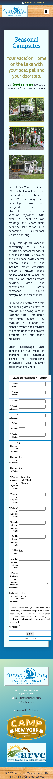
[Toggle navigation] (46, 11)
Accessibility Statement (28, 710)
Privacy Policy (30, 638)
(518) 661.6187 (27, 702)
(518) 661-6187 (23, 84)
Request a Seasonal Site (37, 2)
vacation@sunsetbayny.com (28, 698)
